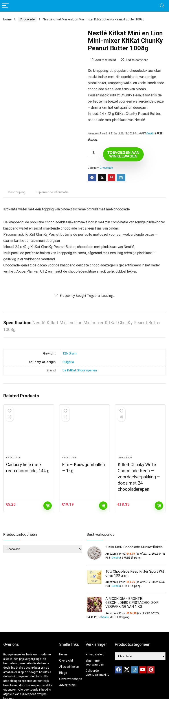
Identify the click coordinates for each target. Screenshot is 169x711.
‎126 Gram (69, 353)
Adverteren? (68, 685)
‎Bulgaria (68, 362)
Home (7, 19)
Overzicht (66, 660)
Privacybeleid (95, 654)
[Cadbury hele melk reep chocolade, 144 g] (28, 432)
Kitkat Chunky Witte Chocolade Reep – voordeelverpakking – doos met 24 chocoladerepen (139, 477)
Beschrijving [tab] (17, 192)
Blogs (63, 673)
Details (150, 133)
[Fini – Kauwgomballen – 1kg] (84, 432)
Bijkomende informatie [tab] (53, 192)
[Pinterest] (150, 669)
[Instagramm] (134, 669)
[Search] (162, 6)
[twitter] (126, 669)
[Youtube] (142, 669)
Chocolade (27, 19)
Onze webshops (70, 679)
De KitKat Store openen (79, 370)
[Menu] (5, 6)
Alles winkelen (69, 666)
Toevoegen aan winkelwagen (123, 154)
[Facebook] (118, 669)
